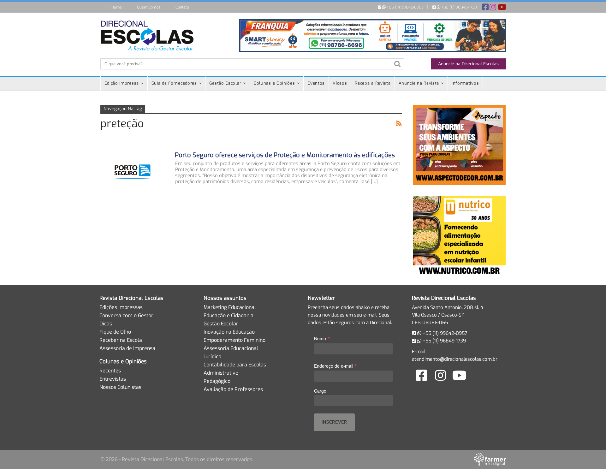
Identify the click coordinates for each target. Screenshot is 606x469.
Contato (182, 7)
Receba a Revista (372, 83)
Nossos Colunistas (120, 387)
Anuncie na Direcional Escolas (468, 64)
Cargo (320, 391)
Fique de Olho (115, 332)
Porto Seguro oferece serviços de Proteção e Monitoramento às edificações (285, 155)
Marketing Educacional (230, 307)
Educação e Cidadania (228, 315)
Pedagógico (217, 381)
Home (116, 7)
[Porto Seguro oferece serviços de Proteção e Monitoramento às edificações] (133, 172)
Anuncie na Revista (419, 83)
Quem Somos (148, 7)
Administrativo (221, 373)
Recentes (110, 370)
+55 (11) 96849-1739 (458, 7)
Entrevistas (112, 379)
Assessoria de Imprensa (127, 348)
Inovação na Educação (229, 332)
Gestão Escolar (225, 83)
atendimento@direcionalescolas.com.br (454, 359)
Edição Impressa (121, 83)
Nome (322, 338)
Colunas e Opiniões (274, 83)
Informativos (465, 83)
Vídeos (340, 83)
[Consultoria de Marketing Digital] (490, 459)
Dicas (105, 323)
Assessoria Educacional (231, 348)
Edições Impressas (121, 307)
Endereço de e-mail (335, 366)
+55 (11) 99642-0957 (405, 7)
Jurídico (212, 356)
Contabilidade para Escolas (235, 364)
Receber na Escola (120, 340)
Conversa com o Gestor (126, 315)
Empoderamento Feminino (234, 340)
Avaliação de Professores (233, 389)
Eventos (316, 83)
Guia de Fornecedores (174, 83)
